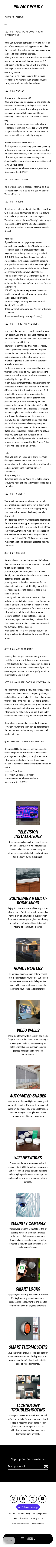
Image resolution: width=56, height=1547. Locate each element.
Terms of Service (20, 1518)
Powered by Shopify (38, 1523)
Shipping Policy (40, 1513)
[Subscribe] (45, 1466)
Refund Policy (24, 1513)
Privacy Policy (37, 1518)
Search (12, 1513)
